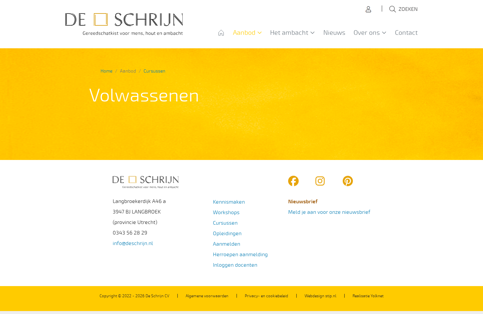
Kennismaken (229, 202)
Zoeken (408, 9)
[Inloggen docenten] (370, 9)
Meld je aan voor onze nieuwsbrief (329, 212)
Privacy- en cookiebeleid (266, 296)
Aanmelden (226, 244)
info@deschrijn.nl (133, 243)
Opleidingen (227, 233)
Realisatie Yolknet (368, 296)
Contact (406, 32)
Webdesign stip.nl (320, 296)
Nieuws (334, 32)
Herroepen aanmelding (240, 254)
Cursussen (225, 223)
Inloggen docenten (235, 265)
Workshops (226, 212)
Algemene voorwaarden (207, 296)
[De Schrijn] (124, 24)
